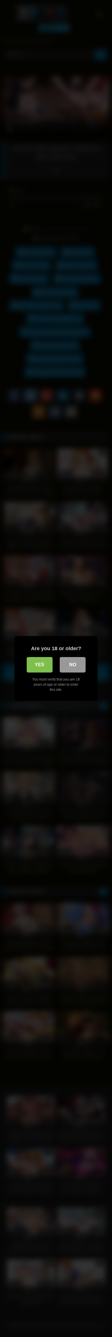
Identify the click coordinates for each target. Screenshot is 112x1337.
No (72, 664)
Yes (39, 664)
